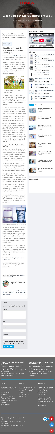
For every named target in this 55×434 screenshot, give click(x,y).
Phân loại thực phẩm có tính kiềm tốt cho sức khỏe (20, 293)
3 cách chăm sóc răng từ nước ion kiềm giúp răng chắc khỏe (45, 161)
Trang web (5, 334)
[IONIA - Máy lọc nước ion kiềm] (27, 3)
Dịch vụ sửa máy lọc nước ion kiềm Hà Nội (45, 135)
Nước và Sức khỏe (27, 13)
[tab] (31, 105)
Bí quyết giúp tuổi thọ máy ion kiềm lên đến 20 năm (45, 109)
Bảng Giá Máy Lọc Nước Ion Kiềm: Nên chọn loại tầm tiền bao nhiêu (44, 127)
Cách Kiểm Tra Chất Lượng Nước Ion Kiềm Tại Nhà (44, 117)
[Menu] (2, 3)
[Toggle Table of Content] (9, 44)
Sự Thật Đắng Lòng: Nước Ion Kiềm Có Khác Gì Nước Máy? (45, 152)
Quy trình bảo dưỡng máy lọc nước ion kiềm (44, 144)
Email (4, 328)
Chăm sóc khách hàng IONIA (35, 20)
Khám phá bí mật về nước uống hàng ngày (45, 169)
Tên (4, 321)
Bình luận (5, 309)
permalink (11, 276)
